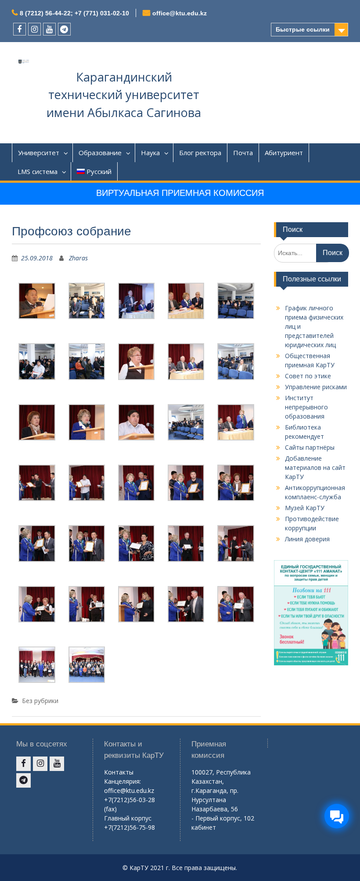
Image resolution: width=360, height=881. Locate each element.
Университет (38, 152)
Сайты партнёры (310, 447)
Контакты (118, 772)
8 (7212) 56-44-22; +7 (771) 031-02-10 (74, 13)
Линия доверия (307, 539)
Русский (99, 171)
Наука (150, 152)
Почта (243, 152)
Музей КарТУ (304, 508)
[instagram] (34, 29)
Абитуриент (284, 152)
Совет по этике (308, 376)
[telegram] (64, 29)
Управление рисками (316, 387)
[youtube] (49, 29)
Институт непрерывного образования (306, 407)
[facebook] (19, 29)
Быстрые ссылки (303, 29)
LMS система (38, 171)
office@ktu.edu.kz (179, 13)
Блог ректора (200, 152)
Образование (100, 152)
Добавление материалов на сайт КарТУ (315, 467)
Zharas (78, 258)
